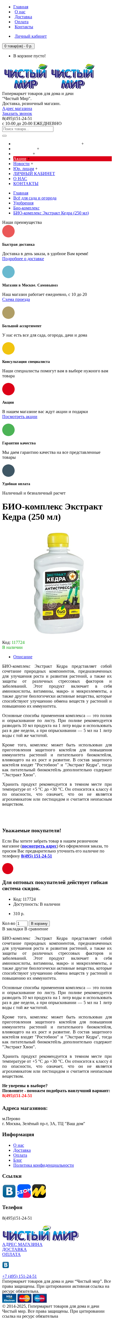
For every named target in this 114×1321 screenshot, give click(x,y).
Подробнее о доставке (23, 258)
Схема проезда (16, 299)
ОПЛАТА (11, 1254)
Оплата (20, 1155)
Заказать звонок (17, 113)
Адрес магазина (17, 108)
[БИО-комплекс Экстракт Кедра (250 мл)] (57, 637)
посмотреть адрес (39, 846)
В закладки (12, 928)
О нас (18, 1145)
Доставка (22, 1150)
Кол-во (8, 923)
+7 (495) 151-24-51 (19, 1276)
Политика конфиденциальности (43, 1165)
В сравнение (36, 928)
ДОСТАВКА (14, 1249)
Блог (17, 1160)
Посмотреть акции (19, 416)
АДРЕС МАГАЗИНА (22, 1244)
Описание (22, 656)
